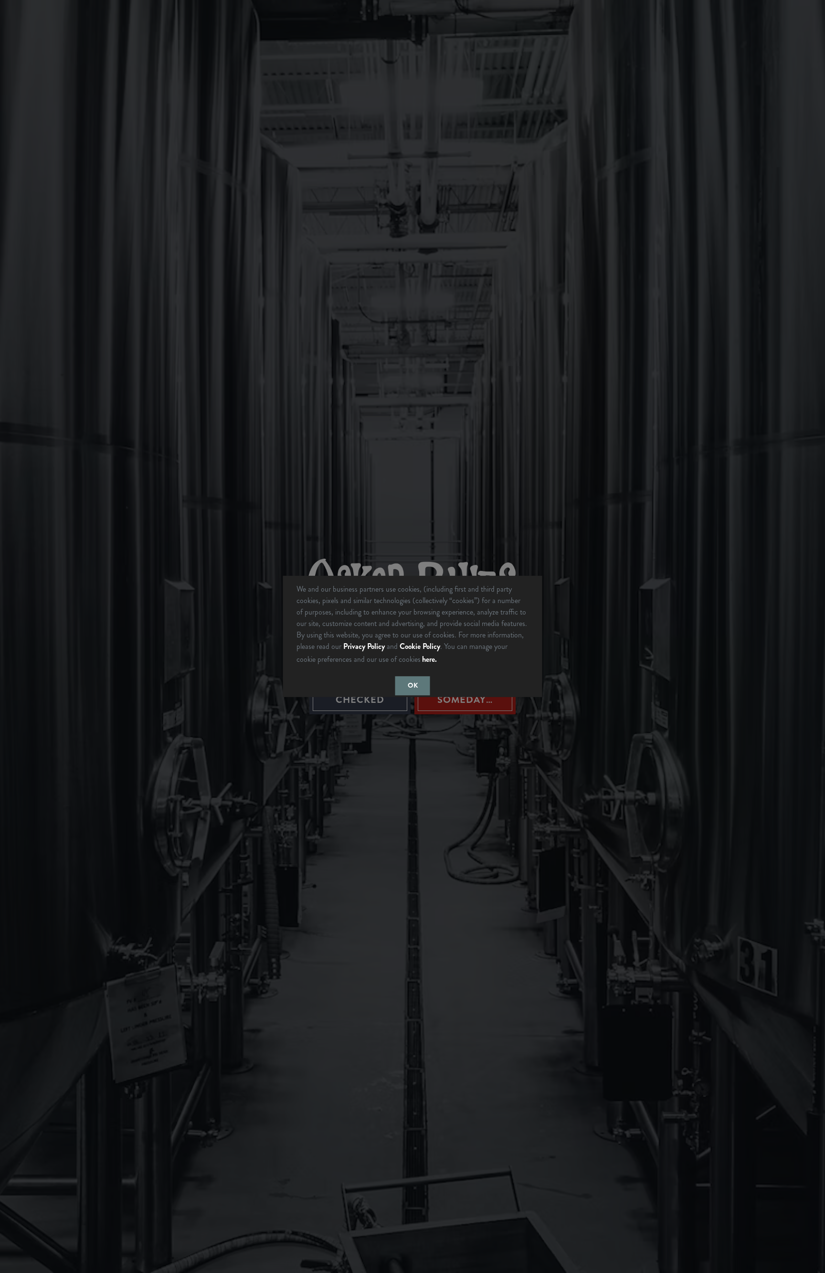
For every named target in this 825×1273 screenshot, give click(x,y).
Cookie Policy (420, 646)
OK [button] (413, 685)
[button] (442, 660)
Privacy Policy (364, 646)
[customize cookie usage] (447, 661)
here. (429, 659)
